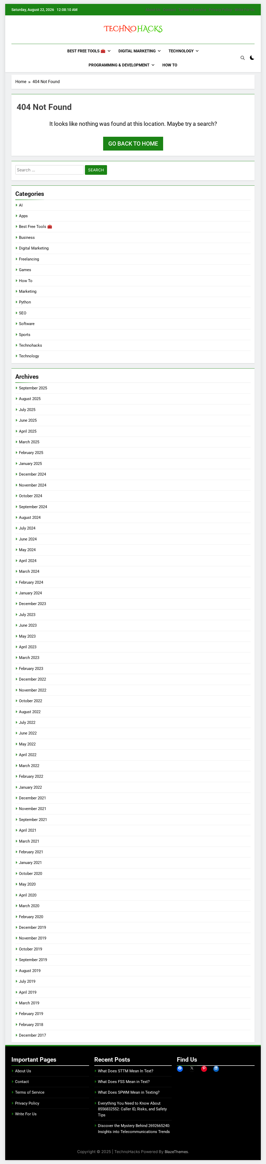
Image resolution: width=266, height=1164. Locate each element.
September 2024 (33, 507)
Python (25, 302)
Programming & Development (119, 65)
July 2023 (27, 614)
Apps (23, 216)
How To (169, 65)
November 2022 (32, 690)
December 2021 (32, 798)
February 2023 (31, 668)
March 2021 (29, 841)
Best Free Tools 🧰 (86, 51)
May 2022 (27, 744)
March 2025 (29, 442)
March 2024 (29, 571)
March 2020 (29, 906)
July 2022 (27, 722)
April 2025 (27, 431)
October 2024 (30, 496)
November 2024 (32, 485)
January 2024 (30, 593)
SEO (22, 313)
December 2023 (32, 603)
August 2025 (30, 398)
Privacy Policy (220, 10)
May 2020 (27, 884)
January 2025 (30, 463)
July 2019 (27, 981)
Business (27, 237)
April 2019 (27, 992)
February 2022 (31, 776)
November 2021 (32, 808)
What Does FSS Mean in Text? (124, 1081)
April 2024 (27, 560)
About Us (152, 10)
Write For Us (245, 10)
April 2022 (27, 754)
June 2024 (28, 539)
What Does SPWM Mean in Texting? (128, 1092)
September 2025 (33, 388)
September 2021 (33, 819)
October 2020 (30, 873)
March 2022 (29, 765)
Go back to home (133, 143)
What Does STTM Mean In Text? (125, 1071)
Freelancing (29, 259)
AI (21, 205)
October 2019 (30, 949)
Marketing (27, 291)
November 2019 (32, 938)
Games (25, 269)
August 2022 (30, 711)
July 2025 (27, 409)
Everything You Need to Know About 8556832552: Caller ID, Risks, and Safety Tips (132, 1109)
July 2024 (27, 528)
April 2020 (27, 895)
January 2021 (30, 862)
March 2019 (29, 1003)
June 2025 (28, 420)
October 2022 (30, 701)
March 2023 (29, 657)
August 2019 (30, 970)
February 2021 (31, 852)
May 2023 (27, 636)
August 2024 (30, 517)
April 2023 (27, 647)
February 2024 (31, 582)
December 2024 (32, 474)
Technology (181, 51)
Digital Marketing (137, 51)
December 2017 (32, 1035)
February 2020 (31, 916)
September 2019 (33, 959)
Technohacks (30, 345)
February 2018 (31, 1024)
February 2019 (31, 1013)
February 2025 (31, 452)
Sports (24, 334)
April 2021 (27, 830)
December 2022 (32, 679)
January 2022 (30, 787)
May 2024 (27, 549)
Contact (169, 10)
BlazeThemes (176, 1151)
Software (27, 323)
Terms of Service (192, 10)
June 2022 (28, 733)
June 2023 (28, 625)
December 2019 (32, 927)
